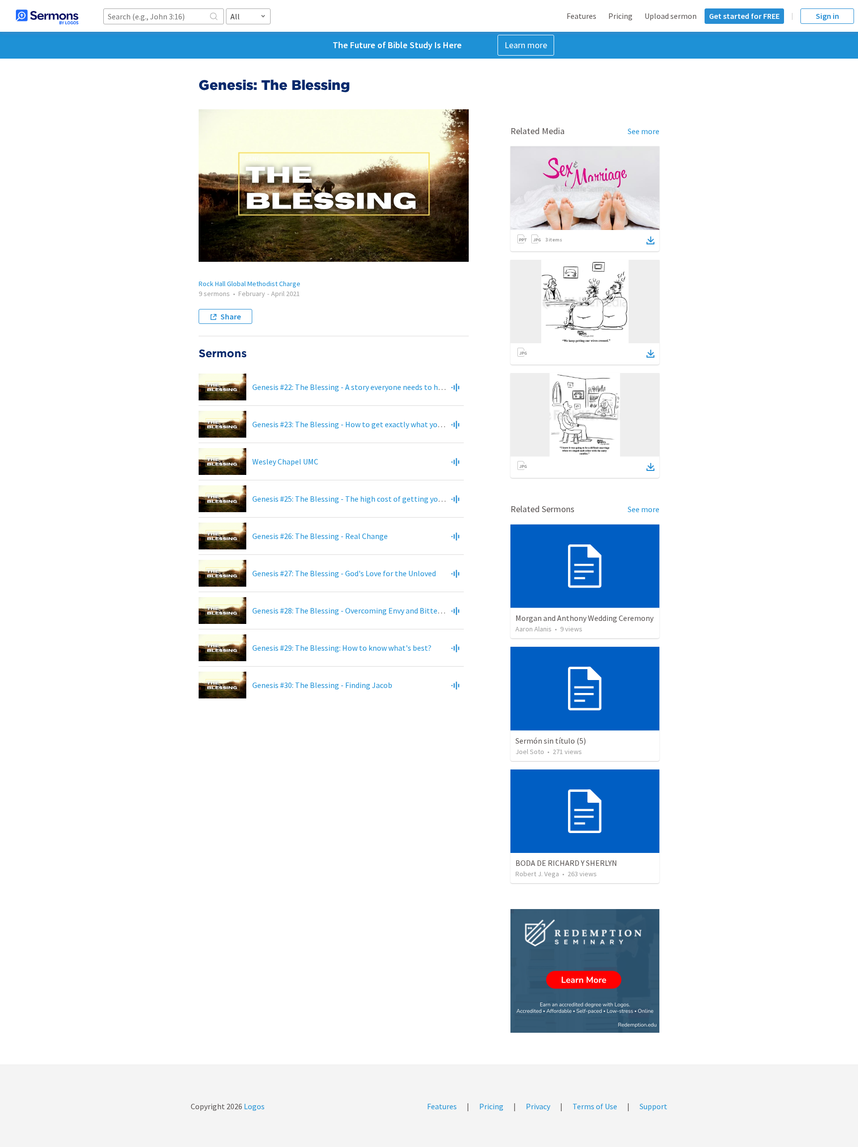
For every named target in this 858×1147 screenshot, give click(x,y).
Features (581, 16)
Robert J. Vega (537, 873)
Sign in (827, 16)
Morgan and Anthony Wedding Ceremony (584, 618)
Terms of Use (594, 1106)
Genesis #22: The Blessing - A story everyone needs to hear (350, 387)
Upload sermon (670, 16)
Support (653, 1106)
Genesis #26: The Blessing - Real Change (320, 536)
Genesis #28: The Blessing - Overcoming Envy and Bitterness (354, 610)
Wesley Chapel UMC (285, 461)
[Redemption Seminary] (584, 971)
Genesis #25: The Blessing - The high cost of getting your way (355, 499)
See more (643, 131)
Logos (253, 1106)
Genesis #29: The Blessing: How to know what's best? (341, 648)
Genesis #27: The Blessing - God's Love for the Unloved (344, 573)
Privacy (538, 1106)
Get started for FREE (744, 16)
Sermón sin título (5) (550, 741)
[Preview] (455, 387)
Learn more (525, 45)
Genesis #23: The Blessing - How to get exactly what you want (356, 424)
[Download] (650, 240)
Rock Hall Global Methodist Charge (249, 283)
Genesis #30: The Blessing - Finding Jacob (322, 685)
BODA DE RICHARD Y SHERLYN (566, 863)
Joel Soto (529, 751)
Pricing (620, 16)
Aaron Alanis (533, 628)
